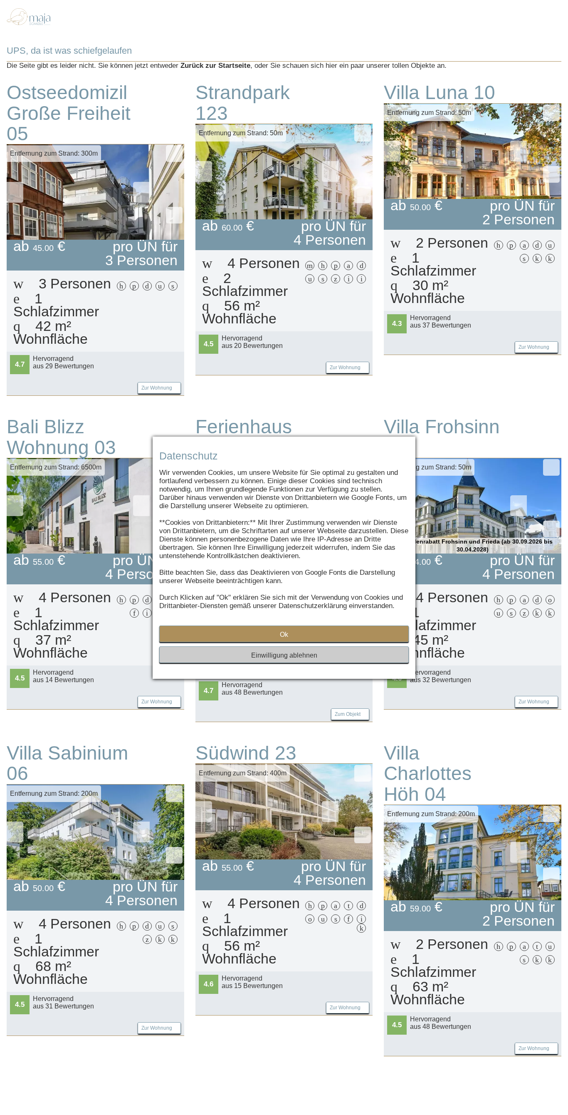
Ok (284, 634)
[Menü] (536, 25)
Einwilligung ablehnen (284, 655)
